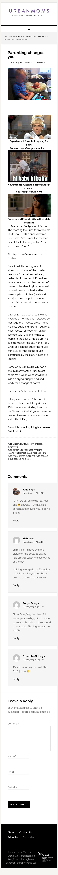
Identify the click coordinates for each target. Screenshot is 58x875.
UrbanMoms (29, 13)
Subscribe (28, 837)
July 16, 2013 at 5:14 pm (33, 607)
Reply (16, 520)
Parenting (13, 447)
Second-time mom (22, 459)
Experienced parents (31, 450)
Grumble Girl (31, 656)
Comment (14, 723)
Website (12, 787)
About (11, 832)
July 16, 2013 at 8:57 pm (33, 493)
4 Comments (39, 62)
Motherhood (36, 444)
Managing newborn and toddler (24, 453)
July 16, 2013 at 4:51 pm (33, 660)
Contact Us (25, 832)
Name (12, 756)
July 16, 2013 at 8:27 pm (33, 542)
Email (11, 771)
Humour (24, 444)
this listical (13, 234)
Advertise (13, 837)
